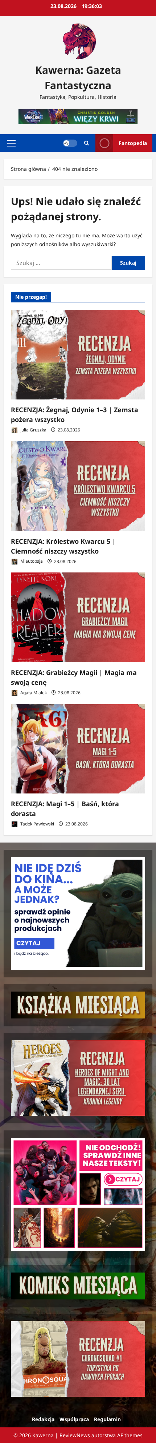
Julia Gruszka (32, 430)
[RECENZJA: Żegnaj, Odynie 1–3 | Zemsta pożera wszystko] (78, 354)
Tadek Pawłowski (36, 824)
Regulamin (107, 1419)
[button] (11, 143)
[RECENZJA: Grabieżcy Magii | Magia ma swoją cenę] (78, 617)
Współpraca (74, 1419)
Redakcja (43, 1419)
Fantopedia (133, 143)
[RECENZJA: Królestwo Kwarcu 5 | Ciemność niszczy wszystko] (78, 486)
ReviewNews (74, 1435)
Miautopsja (31, 561)
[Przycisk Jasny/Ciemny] (70, 143)
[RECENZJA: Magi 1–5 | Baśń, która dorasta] (78, 749)
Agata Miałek (33, 693)
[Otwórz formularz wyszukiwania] (86, 143)
